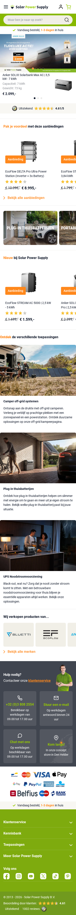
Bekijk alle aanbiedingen (26, 198)
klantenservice (39, 681)
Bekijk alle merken (21, 652)
